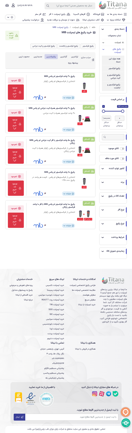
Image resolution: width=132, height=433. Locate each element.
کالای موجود (113, 148)
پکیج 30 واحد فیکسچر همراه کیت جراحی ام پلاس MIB (52, 108)
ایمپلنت (118, 42)
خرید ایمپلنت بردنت (55, 333)
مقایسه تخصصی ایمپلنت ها (83, 290)
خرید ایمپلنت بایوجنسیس (53, 324)
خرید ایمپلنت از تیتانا (86, 304)
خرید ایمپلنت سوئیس (55, 319)
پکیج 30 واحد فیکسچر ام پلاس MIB (59, 76)
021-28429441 (58, 358)
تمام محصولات (114, 35)
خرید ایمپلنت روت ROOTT (53, 299)
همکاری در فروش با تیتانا (85, 348)
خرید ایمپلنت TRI (56, 304)
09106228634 (58, 363)
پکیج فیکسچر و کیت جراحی (113, 76)
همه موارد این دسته (114, 60)
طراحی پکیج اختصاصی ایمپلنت (82, 285)
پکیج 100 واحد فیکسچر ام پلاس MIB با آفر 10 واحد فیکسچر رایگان (54, 206)
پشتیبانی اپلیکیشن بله (54, 377)
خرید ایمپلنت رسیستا (55, 290)
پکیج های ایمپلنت (117, 51)
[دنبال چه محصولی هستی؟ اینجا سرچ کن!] (47, 6)
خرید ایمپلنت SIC (57, 314)
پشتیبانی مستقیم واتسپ (53, 373)
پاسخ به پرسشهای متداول (22, 290)
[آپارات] (101, 394)
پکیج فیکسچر (114, 68)
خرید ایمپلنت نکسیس (55, 285)
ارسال (18, 417)
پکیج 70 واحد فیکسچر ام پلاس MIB (59, 172)
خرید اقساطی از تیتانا (24, 295)
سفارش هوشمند (89, 295)
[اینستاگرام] (95, 394)
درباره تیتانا (28, 299)
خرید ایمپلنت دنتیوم (55, 338)
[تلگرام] (108, 394)
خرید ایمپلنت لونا (57, 328)
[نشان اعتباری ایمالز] (19, 399)
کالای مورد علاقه (112, 158)
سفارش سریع (90, 299)
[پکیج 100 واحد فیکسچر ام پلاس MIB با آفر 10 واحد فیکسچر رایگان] (84, 215)
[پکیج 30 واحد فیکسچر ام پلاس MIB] (84, 87)
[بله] (115, 394)
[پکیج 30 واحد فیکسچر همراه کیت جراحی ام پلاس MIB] (84, 119)
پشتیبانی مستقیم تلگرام (54, 368)
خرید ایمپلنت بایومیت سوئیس (51, 295)
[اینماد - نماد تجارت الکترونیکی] (30, 399)
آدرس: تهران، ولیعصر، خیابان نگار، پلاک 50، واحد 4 (52, 351)
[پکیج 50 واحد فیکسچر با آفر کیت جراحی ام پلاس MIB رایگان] (84, 151)
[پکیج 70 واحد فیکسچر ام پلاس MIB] (84, 183)
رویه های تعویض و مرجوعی (21, 285)
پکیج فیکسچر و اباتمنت (113, 86)
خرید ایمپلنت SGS (56, 309)
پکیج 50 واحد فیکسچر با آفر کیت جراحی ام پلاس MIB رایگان (52, 142)
